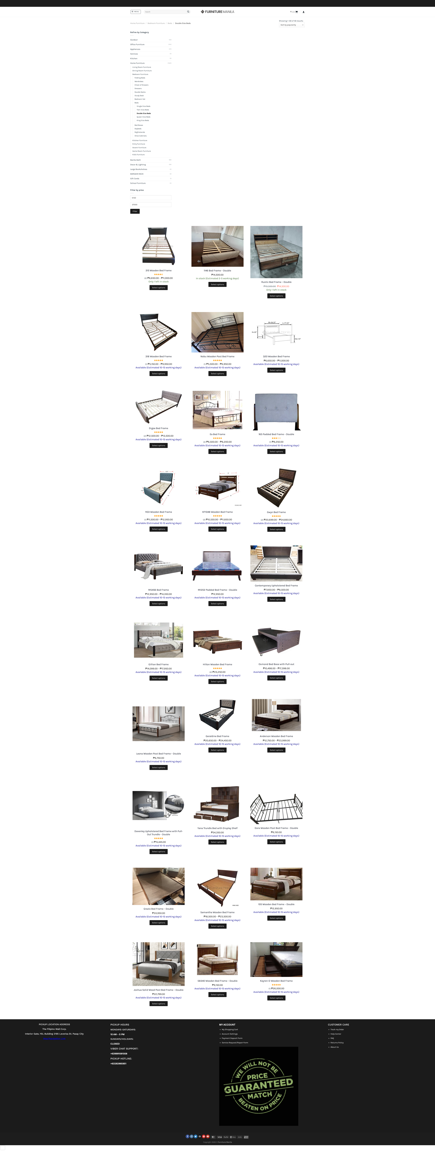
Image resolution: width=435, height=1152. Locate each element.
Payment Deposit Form (232, 1032)
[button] (135, 12)
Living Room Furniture (141, 67)
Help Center (336, 1028)
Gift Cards (134, 178)
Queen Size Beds (143, 117)
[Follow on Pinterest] (204, 1130)
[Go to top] (2, 1141)
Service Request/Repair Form (235, 1036)
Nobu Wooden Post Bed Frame (217, 349)
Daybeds (138, 129)
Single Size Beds (143, 106)
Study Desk (139, 95)
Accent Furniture (139, 147)
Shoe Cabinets (141, 136)
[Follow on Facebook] (187, 1130)
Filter (135, 198)
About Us (335, 1041)
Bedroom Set (140, 99)
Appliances (135, 49)
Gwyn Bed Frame (276, 504)
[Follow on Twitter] (196, 1130)
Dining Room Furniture (142, 71)
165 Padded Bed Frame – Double (276, 426)
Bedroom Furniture (156, 23)
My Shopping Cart (230, 1023)
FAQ (332, 1032)
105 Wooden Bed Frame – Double (276, 895)
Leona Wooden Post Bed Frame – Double (158, 745)
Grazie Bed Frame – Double (159, 899)
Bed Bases (139, 125)
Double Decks (140, 92)
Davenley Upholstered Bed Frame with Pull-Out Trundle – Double (158, 824)
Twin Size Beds (143, 110)
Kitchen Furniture (139, 140)
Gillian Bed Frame (159, 656)
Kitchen (133, 58)
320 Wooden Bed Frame (276, 349)
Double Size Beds (144, 113)
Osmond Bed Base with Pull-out (276, 655)
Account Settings (230, 1028)
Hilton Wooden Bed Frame (217, 656)
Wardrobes (139, 81)
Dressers (138, 88)
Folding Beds (140, 78)
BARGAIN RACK (137, 174)
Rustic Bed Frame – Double (276, 271)
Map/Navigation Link (54, 1032)
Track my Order (337, 1023)
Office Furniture (137, 44)
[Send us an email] (200, 1130)
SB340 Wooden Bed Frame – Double (217, 971)
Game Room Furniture (141, 151)
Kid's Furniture (138, 154)
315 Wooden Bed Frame (159, 260)
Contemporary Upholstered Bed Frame (276, 577)
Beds (170, 23)
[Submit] (188, 12)
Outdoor (134, 40)
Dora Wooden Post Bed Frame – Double (276, 819)
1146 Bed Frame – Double (217, 260)
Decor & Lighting (138, 164)
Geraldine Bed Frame (217, 727)
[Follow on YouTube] (208, 1130)
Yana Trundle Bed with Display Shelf (217, 819)
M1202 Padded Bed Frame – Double (217, 581)
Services (134, 54)
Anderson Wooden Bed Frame (276, 727)
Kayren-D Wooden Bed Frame (276, 971)
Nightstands (140, 132)
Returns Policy (337, 1036)
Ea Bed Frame (217, 426)
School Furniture (138, 183)
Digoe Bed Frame (158, 420)
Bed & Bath (135, 160)
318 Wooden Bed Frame (158, 349)
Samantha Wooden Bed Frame (217, 903)
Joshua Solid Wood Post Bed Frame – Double (158, 980)
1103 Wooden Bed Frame (158, 504)
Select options (158, 277)
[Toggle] (170, 63)
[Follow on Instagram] (191, 1130)
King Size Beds (143, 120)
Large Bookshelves (138, 169)
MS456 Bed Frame (158, 581)
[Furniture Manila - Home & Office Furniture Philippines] (217, 12)
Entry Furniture (138, 144)
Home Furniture (137, 23)
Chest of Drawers (141, 85)
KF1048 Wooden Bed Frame (217, 504)
